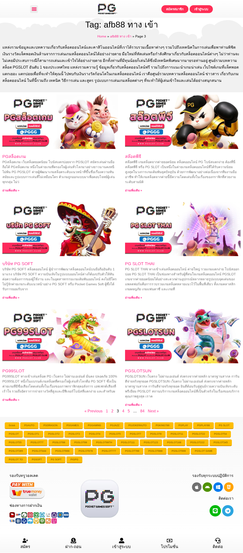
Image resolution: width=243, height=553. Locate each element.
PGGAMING (94, 425)
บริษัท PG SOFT (17, 263)
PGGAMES (72, 425)
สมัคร (25, 546)
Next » (153, 411)
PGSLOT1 (33, 434)
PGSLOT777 (109, 451)
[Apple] (196, 487)
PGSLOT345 (221, 442)
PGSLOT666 (62, 451)
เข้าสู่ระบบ (121, 546)
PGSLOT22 (198, 434)
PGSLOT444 (39, 451)
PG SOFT (56, 459)
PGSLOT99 (80, 442)
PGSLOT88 (58, 442)
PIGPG (74, 459)
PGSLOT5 (115, 434)
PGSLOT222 (197, 442)
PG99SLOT (13, 371)
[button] (34, 9)
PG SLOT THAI (139, 263)
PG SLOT (224, 425)
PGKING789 (162, 425)
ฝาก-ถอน (73, 546)
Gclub (12, 425)
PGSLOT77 (37, 442)
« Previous (93, 411)
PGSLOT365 (16, 451)
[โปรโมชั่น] (169, 540)
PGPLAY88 (203, 425)
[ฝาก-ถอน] (73, 540)
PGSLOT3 (74, 434)
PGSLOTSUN (138, 371)
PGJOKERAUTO (137, 425)
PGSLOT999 (179, 451)
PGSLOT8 (156, 434)
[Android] (207, 487)
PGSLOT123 (151, 442)
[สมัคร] (25, 540)
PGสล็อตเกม (14, 156)
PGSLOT (14, 434)
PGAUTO (29, 425)
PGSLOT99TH (104, 442)
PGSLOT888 (155, 451)
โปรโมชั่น (169, 546)
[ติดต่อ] (217, 540)
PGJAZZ (114, 425)
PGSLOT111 (128, 442)
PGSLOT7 (135, 434)
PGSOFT (37, 459)
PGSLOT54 (220, 434)
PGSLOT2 (54, 434)
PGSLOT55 (15, 442)
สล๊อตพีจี (133, 156)
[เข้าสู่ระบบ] (121, 540)
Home (101, 36)
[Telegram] (228, 510)
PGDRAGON (50, 425)
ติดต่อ (218, 546)
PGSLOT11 (177, 434)
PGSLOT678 (86, 451)
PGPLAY (183, 425)
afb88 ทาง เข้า (120, 36)
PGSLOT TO (16, 459)
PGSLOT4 (94, 434)
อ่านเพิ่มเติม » (10, 190)
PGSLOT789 (132, 451)
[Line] (215, 510)
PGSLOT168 (174, 442)
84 (142, 411)
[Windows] (218, 487)
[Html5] (229, 487)
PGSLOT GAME (204, 451)
